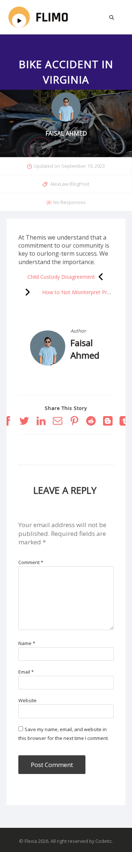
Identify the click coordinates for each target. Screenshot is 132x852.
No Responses (69, 202)
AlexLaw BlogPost (69, 184)
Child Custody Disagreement (61, 276)
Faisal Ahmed (84, 349)
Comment (30, 562)
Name (26, 643)
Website (27, 700)
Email (26, 671)
